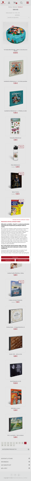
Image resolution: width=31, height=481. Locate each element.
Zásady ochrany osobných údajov (21, 219)
